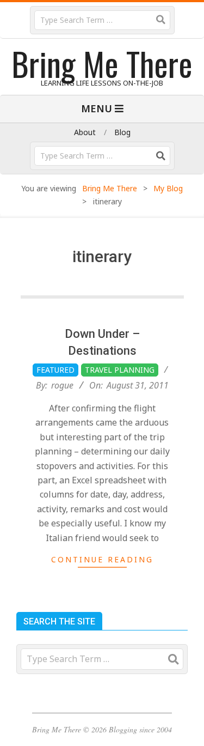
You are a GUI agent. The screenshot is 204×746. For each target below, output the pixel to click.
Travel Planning (119, 370)
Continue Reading (102, 559)
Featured (55, 370)
